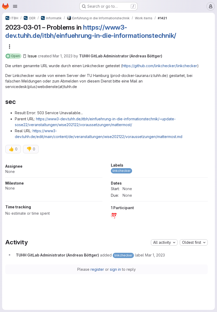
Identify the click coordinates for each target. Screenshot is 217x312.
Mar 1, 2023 (63, 56)
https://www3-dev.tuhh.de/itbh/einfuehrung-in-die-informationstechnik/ (90, 31)
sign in (115, 269)
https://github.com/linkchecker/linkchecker (159, 65)
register (97, 269)
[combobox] (164, 242)
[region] (106, 192)
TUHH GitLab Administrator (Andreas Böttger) (120, 56)
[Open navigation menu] (15, 6)
